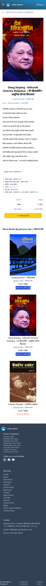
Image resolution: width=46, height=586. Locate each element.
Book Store (7, 479)
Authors (6, 485)
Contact (6, 492)
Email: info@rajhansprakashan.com (17, 529)
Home (5, 474)
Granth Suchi (8, 503)
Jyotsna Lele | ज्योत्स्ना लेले (24, 99)
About (5, 477)
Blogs (5, 505)
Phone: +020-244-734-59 (13, 533)
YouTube (6, 497)
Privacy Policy (8, 510)
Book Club (7, 490)
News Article (8, 495)
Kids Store (7, 482)
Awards (6, 500)
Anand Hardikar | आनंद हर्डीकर (18, 103)
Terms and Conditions (12, 508)
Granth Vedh (8, 487)
